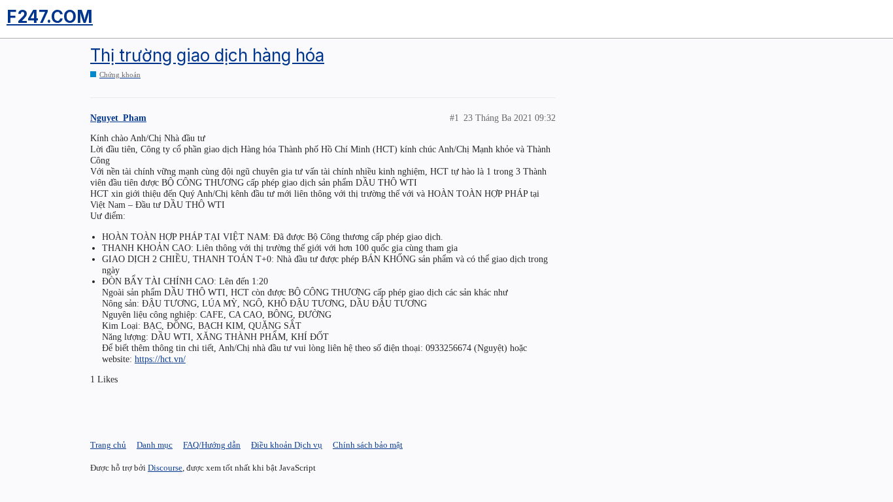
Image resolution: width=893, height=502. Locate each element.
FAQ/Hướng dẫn (212, 445)
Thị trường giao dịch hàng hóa (207, 55)
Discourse (165, 468)
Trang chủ (108, 445)
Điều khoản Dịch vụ (286, 445)
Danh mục (155, 445)
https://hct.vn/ (160, 359)
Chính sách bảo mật (368, 445)
